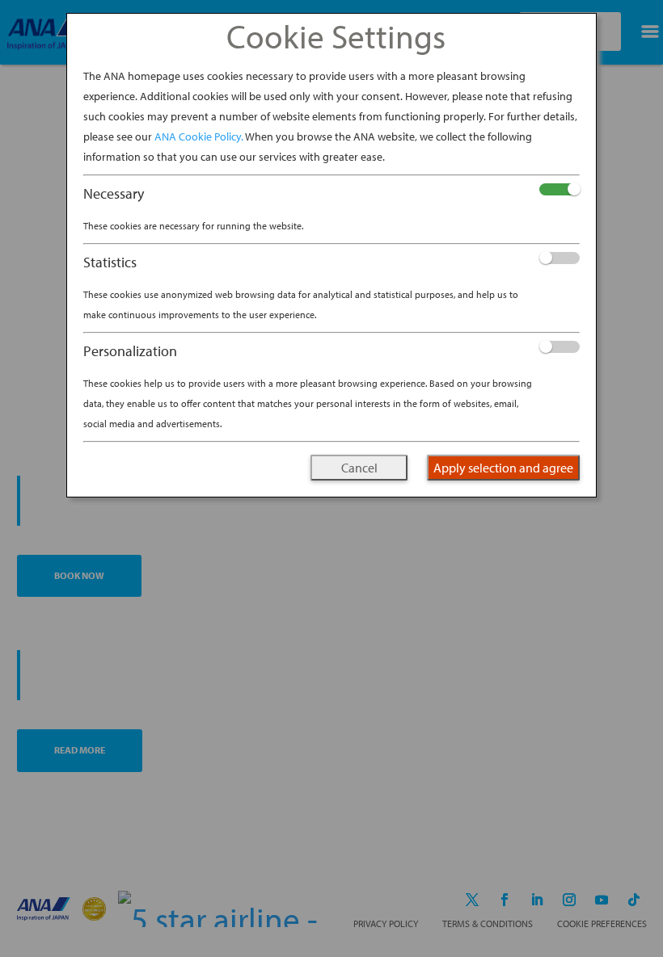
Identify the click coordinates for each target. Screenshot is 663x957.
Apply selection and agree (503, 468)
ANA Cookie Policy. (198, 136)
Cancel (359, 468)
